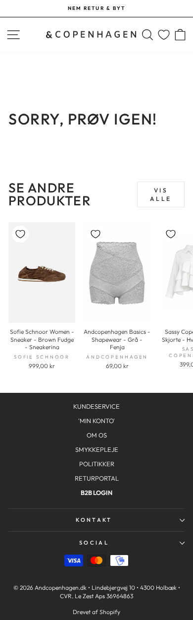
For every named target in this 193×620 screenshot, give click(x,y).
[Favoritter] (163, 35)
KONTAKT (94, 519)
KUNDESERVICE (96, 406)
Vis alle (160, 194)
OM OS (97, 435)
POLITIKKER (96, 464)
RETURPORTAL (97, 478)
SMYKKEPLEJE (96, 449)
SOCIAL (94, 542)
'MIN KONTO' (96, 421)
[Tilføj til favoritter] (20, 234)
